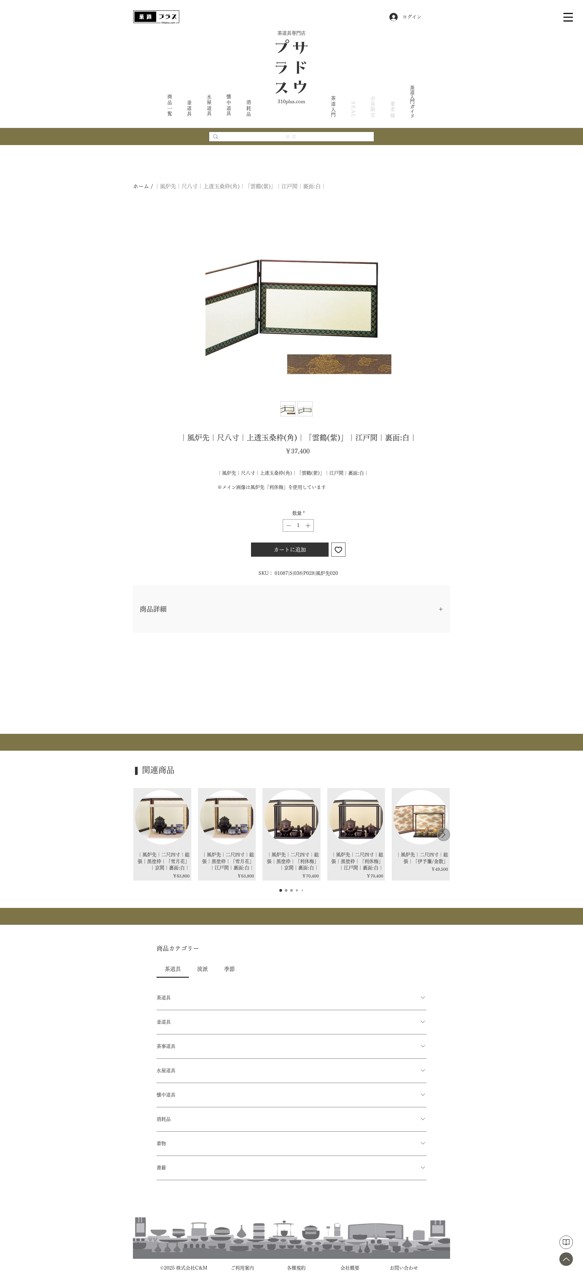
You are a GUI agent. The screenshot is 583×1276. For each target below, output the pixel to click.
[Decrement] (288, 525)
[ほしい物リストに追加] (338, 550)
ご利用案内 (242, 1268)
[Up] (566, 1259)
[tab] (173, 969)
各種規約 (296, 1268)
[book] (566, 1242)
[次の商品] (443, 834)
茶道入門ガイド (412, 101)
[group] (291, 834)
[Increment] (308, 525)
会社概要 (349, 1268)
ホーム (141, 186)
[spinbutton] (298, 525)
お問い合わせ (404, 1268)
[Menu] (568, 17)
